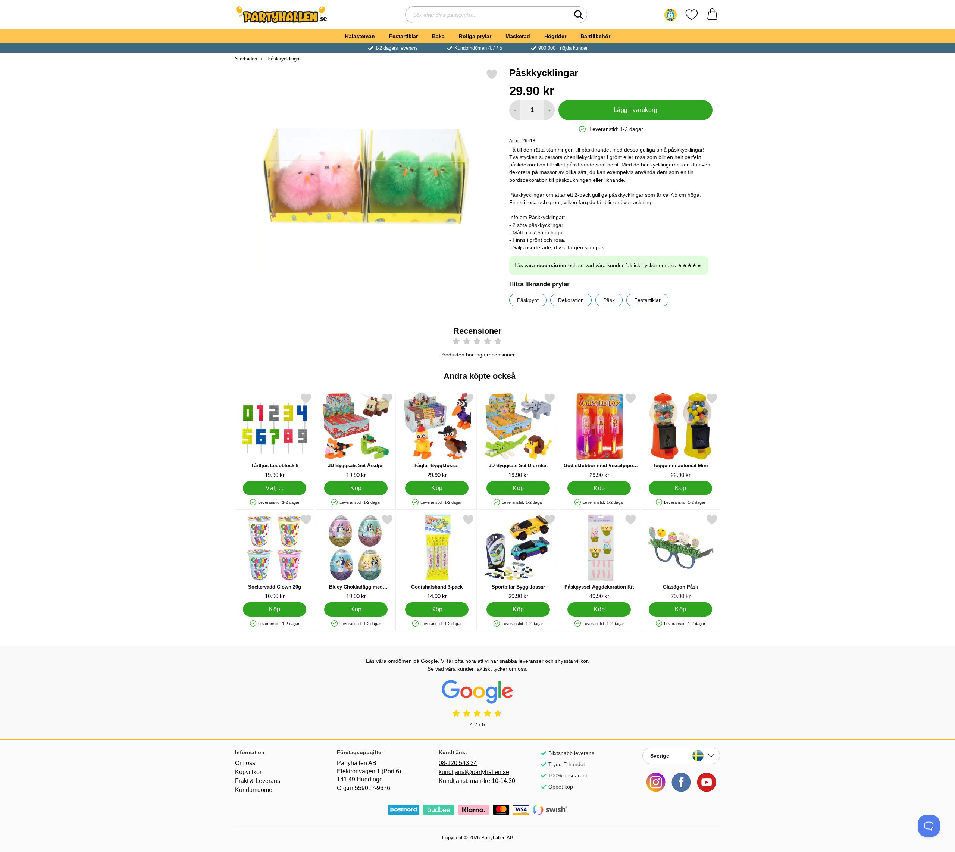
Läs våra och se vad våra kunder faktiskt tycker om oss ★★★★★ (608, 265)
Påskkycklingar (283, 59)
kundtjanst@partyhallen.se (474, 772)
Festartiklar (403, 36)
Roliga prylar (475, 36)
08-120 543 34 (458, 763)
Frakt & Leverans (257, 781)
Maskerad (517, 36)
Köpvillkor (248, 772)
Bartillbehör (595, 36)
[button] (670, 15)
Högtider (555, 36)
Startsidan (246, 59)
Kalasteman (360, 36)
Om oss (245, 763)
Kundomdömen (255, 790)
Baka (438, 36)
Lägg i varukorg (635, 110)
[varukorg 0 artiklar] (712, 15)
